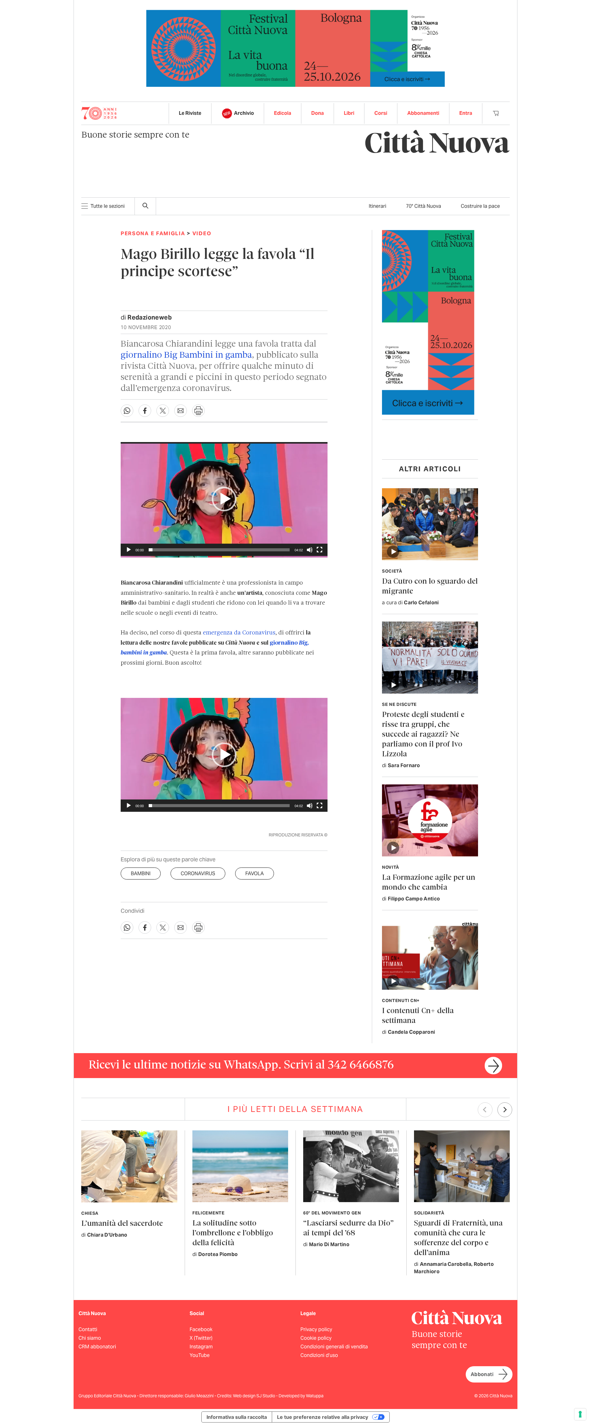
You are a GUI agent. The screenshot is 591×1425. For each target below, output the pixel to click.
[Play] (129, 550)
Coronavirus (198, 873)
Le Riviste (190, 113)
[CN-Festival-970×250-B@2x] (295, 48)
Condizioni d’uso (319, 1355)
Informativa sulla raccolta (237, 1417)
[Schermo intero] (319, 550)
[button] (224, 499)
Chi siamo (89, 1338)
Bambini (141, 873)
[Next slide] (504, 1109)
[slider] (219, 549)
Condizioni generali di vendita (334, 1346)
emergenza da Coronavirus (238, 633)
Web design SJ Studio (254, 1396)
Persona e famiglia (153, 233)
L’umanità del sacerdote (122, 1224)
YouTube (200, 1355)
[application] (224, 499)
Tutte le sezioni (107, 206)
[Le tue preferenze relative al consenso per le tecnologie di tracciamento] (580, 1414)
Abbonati (482, 1374)
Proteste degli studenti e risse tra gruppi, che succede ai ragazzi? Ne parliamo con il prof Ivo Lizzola (423, 735)
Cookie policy (316, 1338)
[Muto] (310, 550)
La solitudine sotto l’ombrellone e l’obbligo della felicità (232, 1233)
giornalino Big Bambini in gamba (186, 355)
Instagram (201, 1346)
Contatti (87, 1329)
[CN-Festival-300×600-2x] (428, 322)
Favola (254, 873)
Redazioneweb (149, 317)
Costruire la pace (480, 206)
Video (201, 233)
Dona (317, 113)
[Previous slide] (485, 1109)
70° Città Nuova (423, 206)
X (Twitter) (201, 1338)
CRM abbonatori (97, 1346)
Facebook (201, 1329)
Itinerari (377, 206)
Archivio (244, 113)
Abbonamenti (423, 113)
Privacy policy (316, 1329)
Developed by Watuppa (301, 1396)
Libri (349, 113)
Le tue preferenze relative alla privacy (322, 1417)
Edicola (282, 113)
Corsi (380, 113)
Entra (465, 113)
